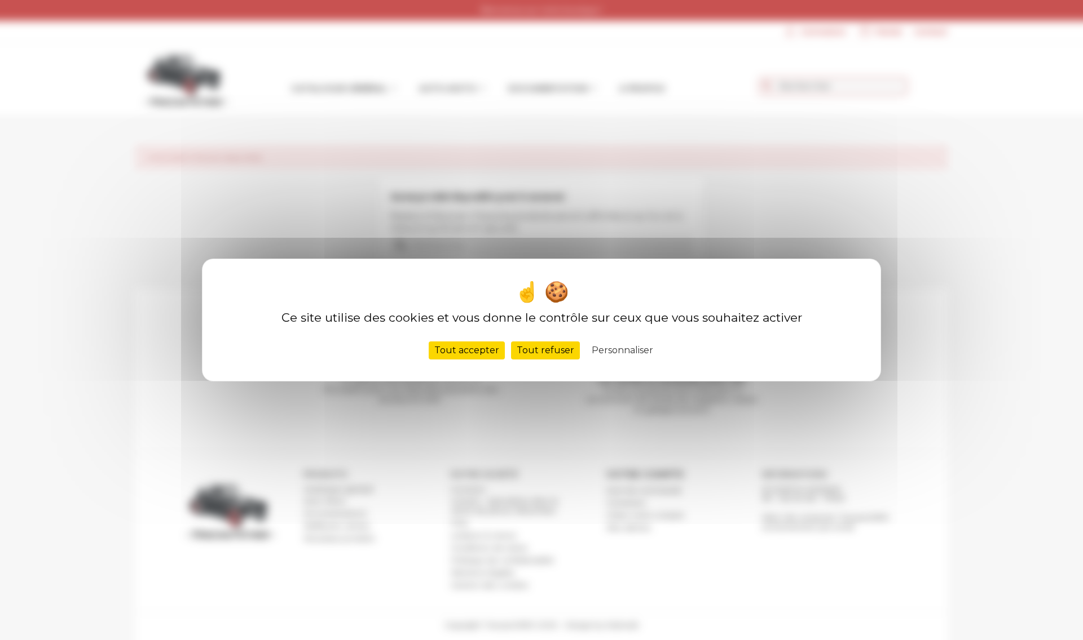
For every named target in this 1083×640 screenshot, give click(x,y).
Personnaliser (622, 350)
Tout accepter (466, 350)
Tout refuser (545, 350)
